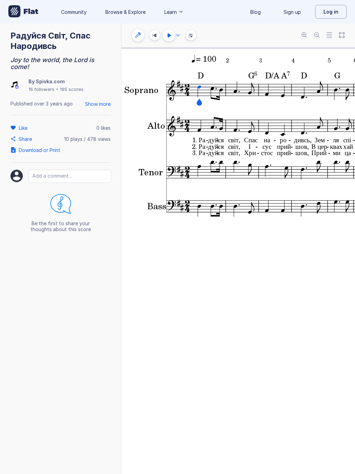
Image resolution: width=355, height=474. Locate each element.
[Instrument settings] (138, 35)
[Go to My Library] (23, 11)
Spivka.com (50, 81)
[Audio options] (178, 35)
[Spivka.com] (14, 85)
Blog (255, 12)
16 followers (41, 89)
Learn (170, 12)
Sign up (292, 12)
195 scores (72, 89)
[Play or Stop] (169, 35)
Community (74, 12)
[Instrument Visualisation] (191, 35)
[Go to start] (154, 35)
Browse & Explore (125, 12)
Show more (98, 104)
